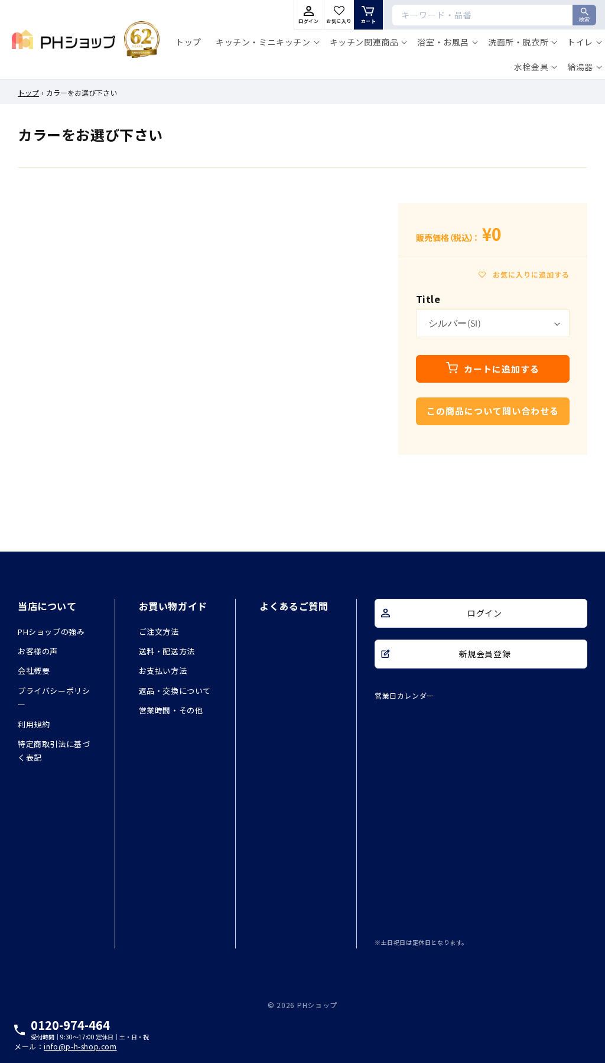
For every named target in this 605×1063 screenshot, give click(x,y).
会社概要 (34, 670)
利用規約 (34, 724)
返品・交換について (175, 690)
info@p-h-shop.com (80, 1046)
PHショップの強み (51, 631)
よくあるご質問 (293, 606)
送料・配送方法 (167, 651)
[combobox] (494, 15)
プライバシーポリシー (54, 697)
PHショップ (317, 1005)
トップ (28, 92)
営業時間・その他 (171, 710)
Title (428, 299)
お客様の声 (38, 651)
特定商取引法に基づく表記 (54, 750)
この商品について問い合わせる (493, 411)
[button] (266, 42)
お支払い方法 (163, 670)
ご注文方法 (159, 631)
